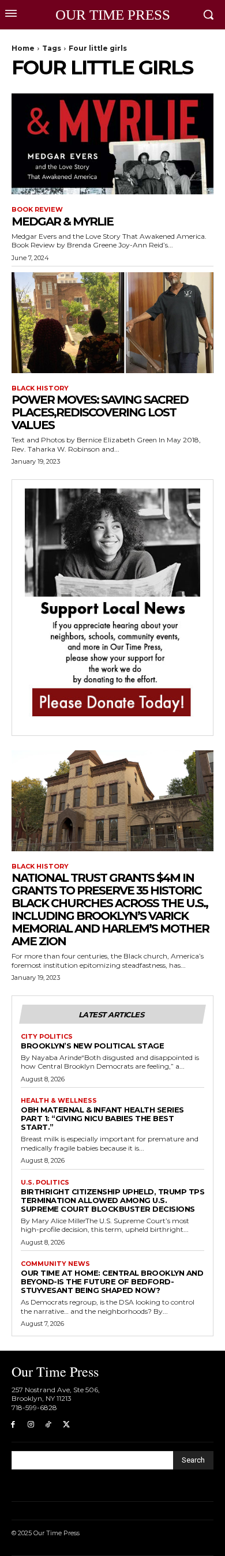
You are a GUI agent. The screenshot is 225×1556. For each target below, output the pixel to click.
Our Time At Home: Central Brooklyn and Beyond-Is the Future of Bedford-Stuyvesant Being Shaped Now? (112, 1281)
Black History (40, 388)
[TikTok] (49, 1425)
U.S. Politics (45, 1182)
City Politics (47, 1036)
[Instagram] (31, 1425)
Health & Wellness (59, 1100)
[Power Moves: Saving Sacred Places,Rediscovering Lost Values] (112, 322)
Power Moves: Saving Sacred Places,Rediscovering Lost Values (100, 412)
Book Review (37, 209)
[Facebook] (13, 1425)
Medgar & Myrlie (62, 221)
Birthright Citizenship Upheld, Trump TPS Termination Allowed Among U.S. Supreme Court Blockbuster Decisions (112, 1200)
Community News (55, 1264)
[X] (66, 1425)
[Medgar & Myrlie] (112, 143)
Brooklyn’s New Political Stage (92, 1045)
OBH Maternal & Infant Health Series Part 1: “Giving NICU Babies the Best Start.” (102, 1118)
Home (23, 48)
